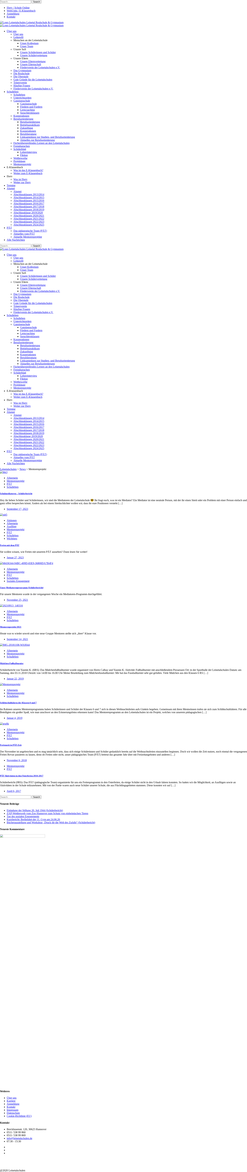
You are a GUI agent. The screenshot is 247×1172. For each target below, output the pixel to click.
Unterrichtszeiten (22, 97)
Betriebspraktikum (30, 124)
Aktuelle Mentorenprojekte (27, 236)
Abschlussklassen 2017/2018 (28, 206)
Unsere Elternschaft (30, 64)
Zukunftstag (26, 128)
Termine (11, 185)
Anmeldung (13, 13)
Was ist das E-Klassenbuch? (28, 170)
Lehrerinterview (28, 152)
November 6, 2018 (17, 760)
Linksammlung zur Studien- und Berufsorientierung (47, 137)
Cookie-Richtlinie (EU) (19, 1116)
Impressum (12, 1109)
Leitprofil (18, 37)
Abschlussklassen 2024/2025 (28, 224)
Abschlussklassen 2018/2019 (28, 209)
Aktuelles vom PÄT (24, 233)
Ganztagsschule (21, 100)
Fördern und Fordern (31, 106)
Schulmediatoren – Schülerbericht (16, 493)
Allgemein (12, 477)
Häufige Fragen (21, 85)
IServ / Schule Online (18, 7)
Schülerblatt (19, 149)
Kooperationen (21, 115)
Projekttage (19, 161)
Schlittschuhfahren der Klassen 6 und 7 (18, 702)
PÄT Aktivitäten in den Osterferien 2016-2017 (21, 776)
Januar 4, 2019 (14, 718)
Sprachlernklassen (29, 112)
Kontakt (11, 16)
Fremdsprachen (21, 146)
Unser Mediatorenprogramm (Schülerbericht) (21, 587)
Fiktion (24, 155)
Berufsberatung (28, 134)
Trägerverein (20, 82)
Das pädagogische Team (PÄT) (30, 230)
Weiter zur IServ (22, 182)
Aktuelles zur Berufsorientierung (37, 140)
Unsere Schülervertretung (33, 55)
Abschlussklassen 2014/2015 (28, 197)
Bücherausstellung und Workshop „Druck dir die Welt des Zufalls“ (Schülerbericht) (51, 822)
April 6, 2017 (14, 791)
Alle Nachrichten (16, 239)
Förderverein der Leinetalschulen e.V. (40, 67)
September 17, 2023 (17, 509)
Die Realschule (21, 73)
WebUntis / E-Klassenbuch (21, 10)
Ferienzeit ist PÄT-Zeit (11, 745)
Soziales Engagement (18, 581)
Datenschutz (13, 1113)
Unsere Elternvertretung (33, 61)
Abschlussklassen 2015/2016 (28, 200)
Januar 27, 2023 (15, 557)
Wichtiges (12, 538)
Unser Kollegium (29, 43)
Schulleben (12, 91)
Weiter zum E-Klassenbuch (27, 173)
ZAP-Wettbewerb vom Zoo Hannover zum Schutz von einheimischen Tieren (47, 813)
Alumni (11, 188)
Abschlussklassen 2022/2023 (28, 221)
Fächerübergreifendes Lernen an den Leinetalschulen (41, 143)
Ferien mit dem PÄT (9, 545)
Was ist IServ (20, 179)
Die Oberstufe (20, 76)
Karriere (11, 1100)
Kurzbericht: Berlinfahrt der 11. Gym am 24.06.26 (33, 819)
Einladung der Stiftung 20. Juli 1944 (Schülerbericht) (35, 810)
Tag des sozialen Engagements (23, 816)
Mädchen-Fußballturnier (12, 663)
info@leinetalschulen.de (19, 1138)
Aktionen (12, 520)
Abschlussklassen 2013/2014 (28, 194)
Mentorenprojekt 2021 (10, 627)
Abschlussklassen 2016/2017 (28, 203)
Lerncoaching (27, 109)
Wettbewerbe (20, 158)
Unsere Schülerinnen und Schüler (38, 52)
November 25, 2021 (17, 599)
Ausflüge (11, 526)
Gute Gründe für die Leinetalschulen (32, 79)
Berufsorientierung (23, 118)
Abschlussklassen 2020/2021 (28, 215)
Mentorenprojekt (22, 164)
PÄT (9, 227)
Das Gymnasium (22, 70)
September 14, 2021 (17, 639)
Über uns (11, 31)
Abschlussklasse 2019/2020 (28, 212)
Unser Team (26, 46)
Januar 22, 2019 (15, 678)
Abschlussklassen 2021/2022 (28, 218)
